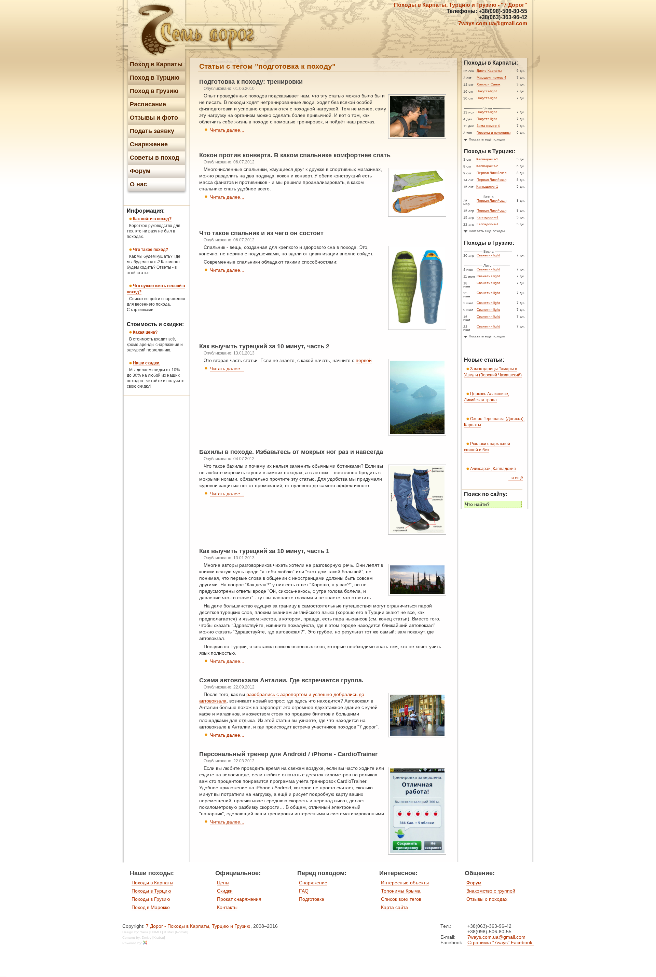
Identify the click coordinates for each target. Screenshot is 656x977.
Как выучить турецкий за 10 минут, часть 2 (264, 346)
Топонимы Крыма (401, 891)
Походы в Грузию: (489, 243)
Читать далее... (227, 130)
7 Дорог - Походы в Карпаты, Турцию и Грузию (198, 926)
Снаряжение (313, 882)
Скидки (225, 891)
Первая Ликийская (491, 173)
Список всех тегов (401, 899)
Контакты (227, 907)
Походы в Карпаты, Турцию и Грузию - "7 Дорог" (460, 5)
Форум (473, 882)
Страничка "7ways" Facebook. (500, 942)
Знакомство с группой (490, 891)
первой (364, 360)
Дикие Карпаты (489, 70)
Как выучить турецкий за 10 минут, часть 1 (264, 551)
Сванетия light (488, 255)
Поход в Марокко (151, 907)
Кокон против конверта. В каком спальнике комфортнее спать (295, 155)
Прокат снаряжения (239, 899)
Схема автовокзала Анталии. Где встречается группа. (281, 680)
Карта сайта (394, 907)
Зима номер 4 (488, 126)
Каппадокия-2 (487, 166)
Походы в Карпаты (152, 882)
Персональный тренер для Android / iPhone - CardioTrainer (288, 754)
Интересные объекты (405, 882)
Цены (223, 882)
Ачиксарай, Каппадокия (493, 468)
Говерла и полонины (493, 132)
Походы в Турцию (151, 891)
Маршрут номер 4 (491, 77)
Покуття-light (487, 91)
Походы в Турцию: (489, 151)
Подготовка (311, 899)
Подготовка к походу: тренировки (251, 81)
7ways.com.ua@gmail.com (492, 23)
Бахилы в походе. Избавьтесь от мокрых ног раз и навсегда (291, 452)
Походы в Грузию (151, 899)
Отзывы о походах (486, 899)
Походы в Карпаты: (491, 63)
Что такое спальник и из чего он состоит (261, 233)
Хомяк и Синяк (488, 84)
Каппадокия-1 (487, 159)
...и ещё (515, 478)
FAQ (304, 891)
